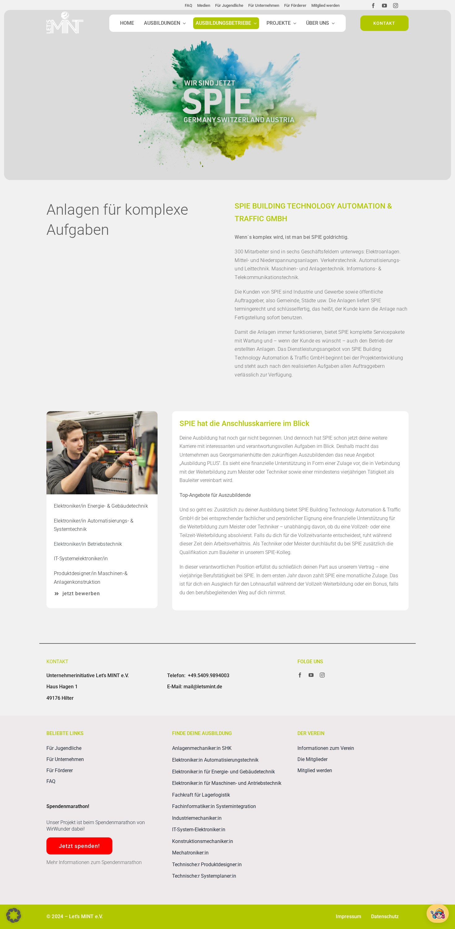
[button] (13, 915)
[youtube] (384, 5)
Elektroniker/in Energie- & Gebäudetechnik (101, 506)
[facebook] (373, 5)
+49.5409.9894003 (208, 675)
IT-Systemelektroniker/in (81, 558)
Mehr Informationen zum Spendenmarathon (94, 862)
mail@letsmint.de (203, 687)
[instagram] (395, 5)
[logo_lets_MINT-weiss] (65, 14)
